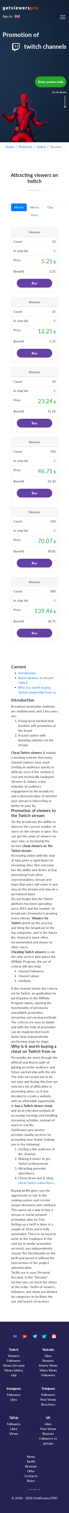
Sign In (7, 16)
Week (34, 207)
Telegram (48, 1388)
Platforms (25, 147)
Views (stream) (14, 1365)
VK (48, 1418)
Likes (48, 1356)
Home (9, 147)
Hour (34, 215)
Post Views (48, 1399)
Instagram (14, 1388)
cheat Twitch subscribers (36, 1183)
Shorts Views (48, 1365)
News (31, 1457)
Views (13, 1434)
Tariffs (31, 1461)
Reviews (31, 1466)
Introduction (27, 673)
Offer (31, 1471)
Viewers (13, 1356)
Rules (31, 1481)
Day (50, 207)
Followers (14, 1361)
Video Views (48, 1370)
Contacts (30, 1476)
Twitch (41, 147)
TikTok (13, 1418)
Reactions (48, 1404)
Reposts (48, 1361)
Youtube (48, 1349)
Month (19, 207)
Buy (34, 283)
